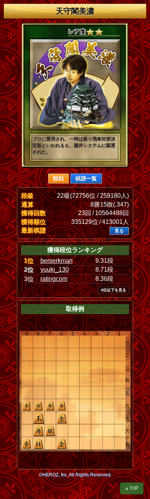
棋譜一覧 (86, 178)
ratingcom (53, 278)
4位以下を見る (113, 290)
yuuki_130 (54, 269)
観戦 (58, 178)
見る (119, 231)
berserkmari (56, 260)
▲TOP (131, 488)
